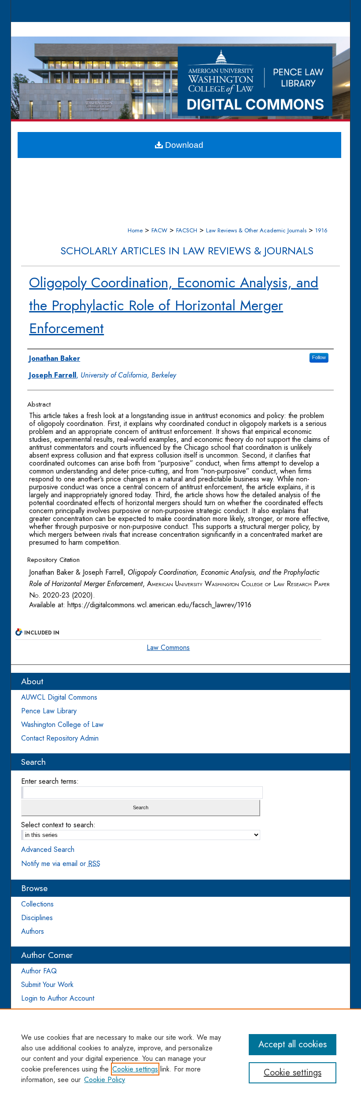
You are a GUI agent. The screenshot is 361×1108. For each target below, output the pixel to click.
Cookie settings (135, 1069)
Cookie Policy (104, 1080)
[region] (180, 1058)
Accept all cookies (292, 1044)
